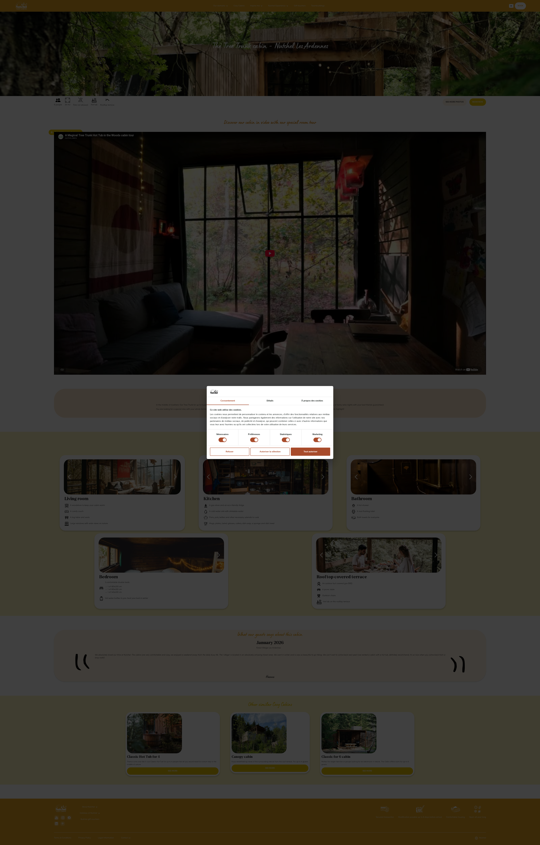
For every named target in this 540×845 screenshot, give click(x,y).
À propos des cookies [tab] (312, 400)
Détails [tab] (270, 400)
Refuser (229, 451)
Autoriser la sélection (270, 451)
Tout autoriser (310, 451)
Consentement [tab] (227, 400)
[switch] (254, 440)
